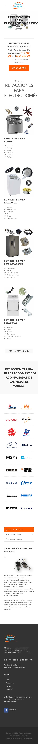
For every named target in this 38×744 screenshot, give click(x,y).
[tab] (19, 529)
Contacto (9, 689)
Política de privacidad (25, 738)
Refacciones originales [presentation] (15, 539)
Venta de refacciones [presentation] (15, 530)
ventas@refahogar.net (17, 667)
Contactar (19, 68)
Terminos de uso (11, 738)
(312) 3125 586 (16, 665)
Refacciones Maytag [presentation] (15, 534)
